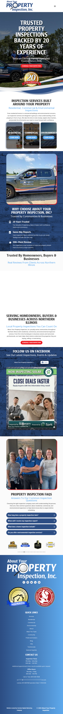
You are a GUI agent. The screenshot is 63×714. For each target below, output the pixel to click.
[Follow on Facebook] (24, 582)
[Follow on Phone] (35, 582)
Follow (45, 362)
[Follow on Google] (39, 582)
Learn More (14, 137)
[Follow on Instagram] (27, 582)
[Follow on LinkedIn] (31, 582)
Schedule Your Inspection (31, 66)
